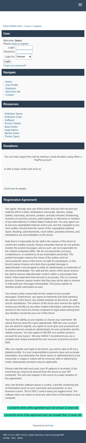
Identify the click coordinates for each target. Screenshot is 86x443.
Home (8, 81)
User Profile (11, 85)
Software (9, 120)
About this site (12, 91)
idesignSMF (58, 435)
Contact (9, 94)
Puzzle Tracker (13, 123)
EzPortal (49, 425)
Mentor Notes (12, 133)
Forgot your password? (14, 65)
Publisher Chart (13, 117)
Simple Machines (36, 435)
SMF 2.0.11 (8, 435)
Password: (9, 51)
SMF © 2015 (21, 435)
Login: (11, 47)
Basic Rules (11, 126)
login (14, 43)
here (12, 188)
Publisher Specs (14, 113)
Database (10, 88)
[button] (80, 5)
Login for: (10, 56)
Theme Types (12, 136)
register (24, 43)
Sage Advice (11, 130)
